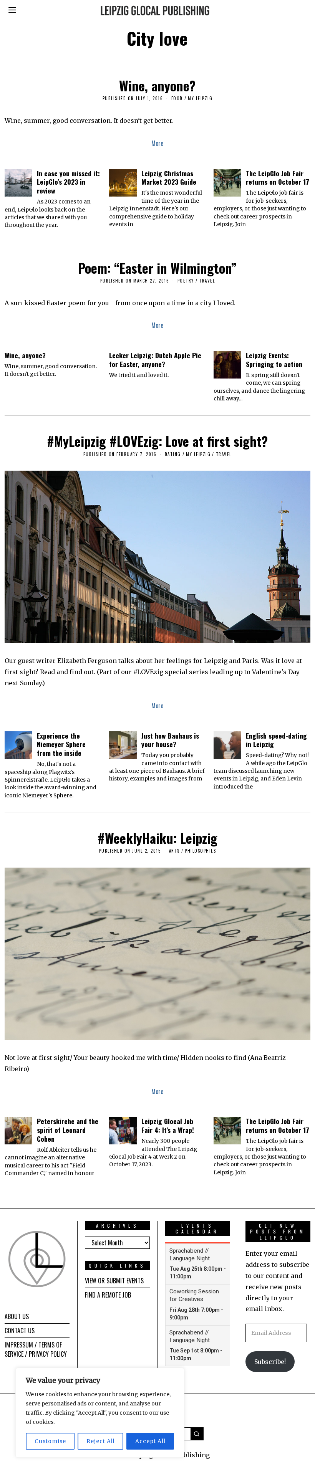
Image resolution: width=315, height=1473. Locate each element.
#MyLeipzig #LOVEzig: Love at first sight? (157, 441)
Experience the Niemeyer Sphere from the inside (61, 744)
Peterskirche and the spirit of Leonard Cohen (67, 1130)
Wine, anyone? (157, 85)
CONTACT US (20, 1330)
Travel (207, 281)
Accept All (150, 1441)
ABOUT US (17, 1316)
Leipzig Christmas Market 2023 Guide (168, 177)
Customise (50, 1441)
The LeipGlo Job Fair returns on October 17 (277, 177)
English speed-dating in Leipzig (276, 740)
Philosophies (200, 851)
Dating (173, 454)
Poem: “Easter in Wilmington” (157, 268)
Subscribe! (270, 1362)
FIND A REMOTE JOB (108, 1294)
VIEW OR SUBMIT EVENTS (114, 1280)
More (157, 143)
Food (177, 98)
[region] (99, 1413)
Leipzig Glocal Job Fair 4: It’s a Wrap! (167, 1125)
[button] (197, 1433)
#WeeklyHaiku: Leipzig (157, 838)
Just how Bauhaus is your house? (170, 740)
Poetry (185, 281)
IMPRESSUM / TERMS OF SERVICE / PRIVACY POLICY (36, 1349)
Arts (174, 851)
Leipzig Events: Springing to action (274, 359)
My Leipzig (200, 98)
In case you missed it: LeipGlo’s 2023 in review (68, 182)
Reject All (100, 1441)
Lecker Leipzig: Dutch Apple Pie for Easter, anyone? (155, 359)
